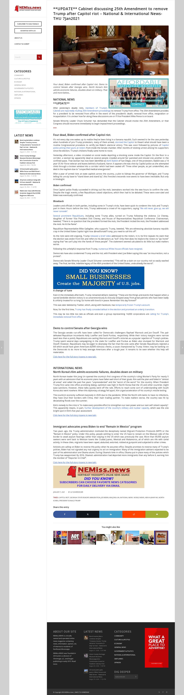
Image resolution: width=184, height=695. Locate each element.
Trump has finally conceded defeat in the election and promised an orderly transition (114, 309)
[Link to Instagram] (167, 692)
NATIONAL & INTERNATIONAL (24, 91)
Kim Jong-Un (114, 497)
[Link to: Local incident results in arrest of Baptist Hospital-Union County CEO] (132, 538)
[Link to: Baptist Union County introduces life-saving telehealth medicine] (118, 538)
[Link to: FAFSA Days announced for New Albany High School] (103, 538)
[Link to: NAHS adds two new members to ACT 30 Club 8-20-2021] (75, 538)
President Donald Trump (69, 500)
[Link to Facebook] (163, 692)
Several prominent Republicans (68, 215)
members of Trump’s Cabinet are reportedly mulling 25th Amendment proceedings (82, 109)
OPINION (17, 98)
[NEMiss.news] (28, 8)
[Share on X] (87, 514)
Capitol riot (63, 497)
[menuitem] (28, 24)
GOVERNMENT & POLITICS (24, 88)
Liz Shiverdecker (76, 492)
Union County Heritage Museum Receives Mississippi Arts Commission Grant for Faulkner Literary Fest (97, 658)
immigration (95, 497)
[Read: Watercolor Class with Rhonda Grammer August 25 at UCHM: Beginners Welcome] (16, 192)
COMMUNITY (19, 75)
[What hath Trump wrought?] (2, 347)
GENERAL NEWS (20, 85)
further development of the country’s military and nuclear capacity (117, 408)
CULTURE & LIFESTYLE (22, 78)
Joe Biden (105, 497)
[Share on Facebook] (64, 514)
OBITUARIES (18, 95)
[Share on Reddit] (133, 514)
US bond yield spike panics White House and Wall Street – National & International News (30, 171)
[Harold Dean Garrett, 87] (182, 347)
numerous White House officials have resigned (120, 248)
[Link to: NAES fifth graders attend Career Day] (89, 538)
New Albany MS (151, 497)
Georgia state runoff (79, 497)
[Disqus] (111, 584)
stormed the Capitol (124, 142)
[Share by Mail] (156, 514)
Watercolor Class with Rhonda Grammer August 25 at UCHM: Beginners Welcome (30, 193)
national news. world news (132, 497)
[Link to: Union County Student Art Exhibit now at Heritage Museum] (60, 538)
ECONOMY (18, 82)
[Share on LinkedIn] (110, 514)
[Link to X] (159, 692)
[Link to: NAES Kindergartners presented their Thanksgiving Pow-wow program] (161, 538)
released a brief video (100, 236)
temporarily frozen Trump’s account (133, 305)
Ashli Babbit (112, 160)
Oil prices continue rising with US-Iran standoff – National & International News (30, 182)
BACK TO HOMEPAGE (82, 692)
